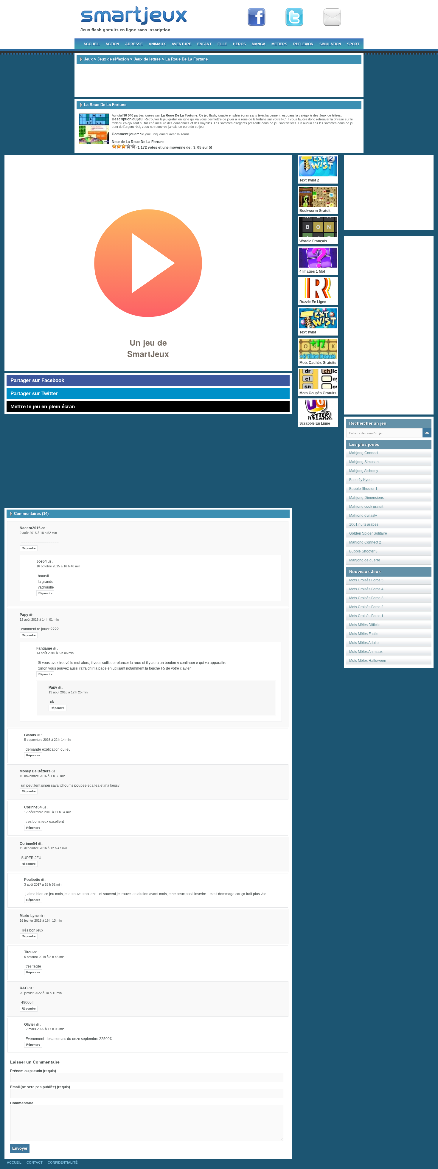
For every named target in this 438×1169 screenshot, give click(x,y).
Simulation (330, 44)
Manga (258, 44)
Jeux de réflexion (113, 59)
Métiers (279, 44)
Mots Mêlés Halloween (367, 661)
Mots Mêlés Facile (363, 634)
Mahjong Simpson (364, 462)
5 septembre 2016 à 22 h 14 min (47, 739)
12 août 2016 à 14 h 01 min (39, 619)
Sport (353, 44)
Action (112, 44)
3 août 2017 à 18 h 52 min (42, 884)
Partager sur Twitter (34, 393)
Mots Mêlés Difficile (364, 625)
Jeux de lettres (147, 59)
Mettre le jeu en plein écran (42, 406)
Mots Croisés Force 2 (366, 607)
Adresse (134, 44)
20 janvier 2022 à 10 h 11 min (41, 993)
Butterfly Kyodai (362, 480)
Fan (256, 17)
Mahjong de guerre (364, 560)
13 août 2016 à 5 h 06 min (55, 653)
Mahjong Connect (363, 453)
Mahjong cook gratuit (366, 506)
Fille (222, 44)
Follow (294, 17)
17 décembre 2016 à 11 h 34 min (47, 812)
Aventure (181, 44)
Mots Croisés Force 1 (366, 616)
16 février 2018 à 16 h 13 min (41, 920)
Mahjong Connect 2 (365, 542)
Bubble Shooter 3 (363, 551)
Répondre (29, 548)
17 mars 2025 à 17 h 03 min (44, 1029)
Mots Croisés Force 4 (366, 589)
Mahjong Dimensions (366, 498)
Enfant (204, 44)
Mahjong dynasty (363, 515)
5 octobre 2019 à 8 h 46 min (44, 957)
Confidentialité (62, 1162)
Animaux (157, 44)
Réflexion (303, 44)
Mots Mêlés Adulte (364, 643)
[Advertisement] (219, 80)
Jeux (88, 59)
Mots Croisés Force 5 (366, 580)
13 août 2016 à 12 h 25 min (68, 692)
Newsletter (332, 17)
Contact (35, 1162)
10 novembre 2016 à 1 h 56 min (42, 776)
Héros (239, 44)
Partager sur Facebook (37, 380)
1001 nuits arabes (363, 524)
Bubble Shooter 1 (363, 489)
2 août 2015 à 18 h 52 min (38, 533)
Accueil (91, 44)
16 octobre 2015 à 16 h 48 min (58, 566)
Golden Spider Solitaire (368, 533)
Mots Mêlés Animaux (366, 652)
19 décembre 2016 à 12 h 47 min (43, 848)
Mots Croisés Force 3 (366, 598)
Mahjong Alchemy (363, 471)
